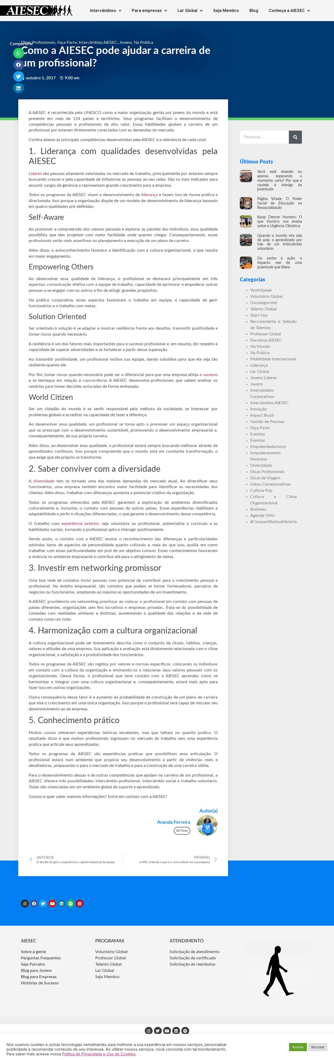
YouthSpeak (261, 290)
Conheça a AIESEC (287, 10)
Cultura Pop (261, 490)
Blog (253, 10)
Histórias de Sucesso (40, 983)
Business (258, 509)
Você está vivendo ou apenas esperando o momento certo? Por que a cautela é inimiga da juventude (279, 180)
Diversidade (261, 465)
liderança (149, 195)
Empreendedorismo (268, 447)
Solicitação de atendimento (194, 952)
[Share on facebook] (18, 65)
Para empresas (147, 10)
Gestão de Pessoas (267, 422)
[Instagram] (25, 903)
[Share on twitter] (18, 76)
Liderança (259, 365)
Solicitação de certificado (193, 958)
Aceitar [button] (298, 1047)
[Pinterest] (80, 903)
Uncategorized (263, 303)
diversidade (43, 481)
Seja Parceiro (33, 964)
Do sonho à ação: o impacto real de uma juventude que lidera (279, 263)
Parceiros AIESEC (266, 340)
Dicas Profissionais (38, 42)
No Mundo (260, 346)
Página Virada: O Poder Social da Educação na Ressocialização (279, 203)
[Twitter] (43, 903)
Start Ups (259, 315)
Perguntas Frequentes (41, 958)
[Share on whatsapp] (18, 53)
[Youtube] (52, 903)
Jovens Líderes (263, 378)
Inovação (258, 409)
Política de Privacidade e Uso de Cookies (98, 1054)
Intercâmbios (103, 10)
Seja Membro (226, 10)
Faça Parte (67, 42)
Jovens (125, 42)
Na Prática (143, 42)
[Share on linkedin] (18, 88)
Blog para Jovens (36, 970)
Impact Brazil (262, 415)
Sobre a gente (34, 952)
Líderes (35, 174)
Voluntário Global (266, 296)
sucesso (210, 375)
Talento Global (263, 309)
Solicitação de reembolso (192, 964)
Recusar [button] (317, 1047)
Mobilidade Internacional (273, 359)
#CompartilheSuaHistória (273, 522)
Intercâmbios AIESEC (98, 42)
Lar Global (187, 10)
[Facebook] (34, 903)
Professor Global (265, 334)
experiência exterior (80, 524)
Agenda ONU (262, 515)
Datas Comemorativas (270, 484)
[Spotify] (70, 903)
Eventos (257, 434)
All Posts (182, 830)
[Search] (295, 137)
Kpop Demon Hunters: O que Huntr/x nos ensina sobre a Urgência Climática (279, 221)
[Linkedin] (61, 903)
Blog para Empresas (39, 977)
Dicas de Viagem (265, 478)
